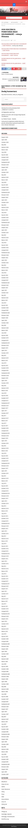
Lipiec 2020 (4, 320)
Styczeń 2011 (4, 606)
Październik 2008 (5, 674)
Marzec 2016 (4, 450)
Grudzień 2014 (5, 488)
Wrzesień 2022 (5, 255)
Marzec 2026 (4, 149)
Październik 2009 (5, 644)
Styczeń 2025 (4, 185)
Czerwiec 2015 (5, 473)
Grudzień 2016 (5, 428)
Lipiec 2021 (4, 290)
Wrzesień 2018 (5, 375)
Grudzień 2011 (5, 578)
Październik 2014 (5, 493)
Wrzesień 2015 (5, 466)
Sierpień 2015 (4, 468)
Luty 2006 (3, 754)
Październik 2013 (5, 523)
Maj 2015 (3, 476)
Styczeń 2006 (4, 757)
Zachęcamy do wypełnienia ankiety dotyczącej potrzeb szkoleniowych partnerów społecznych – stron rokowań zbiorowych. (13, 123)
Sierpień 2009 (4, 649)
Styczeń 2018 (4, 395)
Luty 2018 (3, 393)
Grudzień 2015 (5, 458)
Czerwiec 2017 (5, 413)
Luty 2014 (3, 513)
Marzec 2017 (4, 420)
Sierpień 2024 (4, 197)
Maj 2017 (3, 415)
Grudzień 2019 (5, 338)
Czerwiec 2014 (5, 503)
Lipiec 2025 (4, 170)
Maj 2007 (3, 716)
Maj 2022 (3, 265)
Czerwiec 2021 (5, 292)
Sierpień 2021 (4, 287)
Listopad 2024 (4, 190)
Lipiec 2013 (4, 531)
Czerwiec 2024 (5, 202)
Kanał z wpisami (6, 814)
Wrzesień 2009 (5, 646)
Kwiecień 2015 (5, 478)
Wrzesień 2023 (5, 225)
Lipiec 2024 (4, 200)
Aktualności (4, 781)
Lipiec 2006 (4, 741)
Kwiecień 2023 (5, 237)
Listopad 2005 (4, 761)
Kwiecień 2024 (5, 207)
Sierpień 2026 (4, 137)
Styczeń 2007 (4, 726)
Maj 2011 (3, 596)
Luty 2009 (3, 664)
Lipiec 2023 (4, 230)
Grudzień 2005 (5, 759)
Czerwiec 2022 (5, 262)
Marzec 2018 (4, 390)
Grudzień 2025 (5, 157)
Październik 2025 (5, 162)
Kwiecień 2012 (5, 568)
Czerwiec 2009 (5, 654)
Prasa (2, 794)
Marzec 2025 (4, 180)
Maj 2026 (3, 144)
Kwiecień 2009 (5, 659)
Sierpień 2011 (4, 588)
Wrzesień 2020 (5, 315)
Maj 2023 (3, 235)
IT (12, 40)
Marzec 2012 (4, 571)
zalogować (20, 94)
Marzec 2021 (4, 300)
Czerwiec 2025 (5, 172)
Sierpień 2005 (4, 769)
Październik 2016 (5, 433)
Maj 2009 (3, 656)
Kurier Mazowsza (5, 789)
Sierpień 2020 (4, 318)
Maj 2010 (3, 626)
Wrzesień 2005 (5, 767)
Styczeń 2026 (4, 155)
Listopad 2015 (4, 460)
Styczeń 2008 (4, 696)
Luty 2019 (3, 363)
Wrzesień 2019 (5, 345)
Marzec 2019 (4, 360)
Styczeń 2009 (4, 666)
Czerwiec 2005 (5, 774)
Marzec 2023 (4, 240)
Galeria (3, 786)
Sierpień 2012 (4, 558)
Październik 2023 (5, 222)
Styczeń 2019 (4, 365)
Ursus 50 (3, 801)
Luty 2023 (3, 242)
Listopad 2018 (4, 370)
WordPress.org (5, 819)
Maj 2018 (3, 385)
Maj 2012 (3, 566)
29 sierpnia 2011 (6, 40)
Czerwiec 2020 (5, 323)
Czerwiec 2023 (5, 232)
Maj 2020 (3, 325)
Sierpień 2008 (4, 679)
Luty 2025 (3, 182)
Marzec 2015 (4, 481)
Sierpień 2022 (4, 257)
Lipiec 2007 (4, 711)
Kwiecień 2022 (5, 267)
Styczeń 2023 (4, 245)
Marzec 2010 (4, 631)
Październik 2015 (5, 463)
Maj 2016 (3, 445)
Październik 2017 (5, 403)
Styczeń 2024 (4, 215)
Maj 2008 (3, 686)
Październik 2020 (5, 312)
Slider (2, 796)
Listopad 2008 (4, 671)
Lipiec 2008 (4, 681)
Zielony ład (4, 804)
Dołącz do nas (5, 784)
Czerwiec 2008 (5, 684)
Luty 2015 (3, 483)
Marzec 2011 (4, 601)
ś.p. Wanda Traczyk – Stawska (8, 119)
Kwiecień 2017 (5, 418)
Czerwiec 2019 (5, 353)
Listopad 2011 (4, 581)
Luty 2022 (3, 272)
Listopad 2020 (4, 310)
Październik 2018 (5, 373)
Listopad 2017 (4, 400)
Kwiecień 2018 (5, 388)
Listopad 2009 (4, 641)
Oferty (3, 791)
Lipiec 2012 (4, 561)
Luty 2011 (3, 604)
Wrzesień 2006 (5, 736)
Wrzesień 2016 (5, 435)
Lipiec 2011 (4, 591)
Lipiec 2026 (4, 139)
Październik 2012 (5, 553)
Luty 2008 (3, 694)
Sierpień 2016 (4, 438)
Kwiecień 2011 (5, 598)
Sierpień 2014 (4, 498)
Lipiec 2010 (4, 621)
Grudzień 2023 (5, 217)
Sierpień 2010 (4, 619)
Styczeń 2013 (4, 546)
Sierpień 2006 (4, 739)
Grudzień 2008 (5, 669)
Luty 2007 (3, 724)
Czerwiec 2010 (5, 624)
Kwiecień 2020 (5, 328)
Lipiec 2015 (4, 471)
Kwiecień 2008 (5, 689)
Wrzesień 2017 (5, 405)
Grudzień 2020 (5, 308)
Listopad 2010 (4, 611)
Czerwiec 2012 (5, 563)
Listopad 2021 (4, 280)
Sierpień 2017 (4, 408)
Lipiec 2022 (4, 260)
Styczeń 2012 (4, 576)
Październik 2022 (5, 252)
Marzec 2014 (4, 511)
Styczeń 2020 (4, 335)
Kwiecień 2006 (5, 749)
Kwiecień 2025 (5, 177)
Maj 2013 (3, 536)
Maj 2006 (3, 746)
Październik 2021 (5, 282)
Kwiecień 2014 (5, 508)
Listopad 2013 (4, 521)
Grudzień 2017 (5, 398)
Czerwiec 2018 (5, 383)
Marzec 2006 (4, 752)
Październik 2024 (5, 192)
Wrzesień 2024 (5, 195)
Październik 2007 (5, 704)
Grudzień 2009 (5, 639)
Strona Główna (5, 799)
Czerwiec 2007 (5, 714)
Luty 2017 (3, 423)
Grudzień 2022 (5, 247)
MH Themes (14, 826)
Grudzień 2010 (5, 608)
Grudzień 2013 (5, 518)
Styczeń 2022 (4, 275)
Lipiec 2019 (4, 350)
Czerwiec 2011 (5, 593)
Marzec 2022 (4, 270)
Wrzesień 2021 (5, 285)
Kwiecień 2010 (5, 629)
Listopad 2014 (4, 491)
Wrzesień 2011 (5, 586)
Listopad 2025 (4, 160)
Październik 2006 (5, 734)
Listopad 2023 (4, 220)
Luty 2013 (3, 543)
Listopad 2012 (4, 551)
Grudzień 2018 (5, 368)
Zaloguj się (4, 811)
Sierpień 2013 (4, 528)
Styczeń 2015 (4, 486)
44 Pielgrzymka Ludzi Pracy (8, 112)
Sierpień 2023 (4, 227)
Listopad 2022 (4, 250)
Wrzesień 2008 (5, 676)
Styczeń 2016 (4, 456)
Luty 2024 (3, 212)
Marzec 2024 (4, 210)
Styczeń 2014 (4, 516)
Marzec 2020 (4, 330)
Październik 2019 (5, 343)
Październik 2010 (5, 614)
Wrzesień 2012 (5, 556)
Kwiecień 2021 (5, 297)
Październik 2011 (5, 583)
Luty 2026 (3, 152)
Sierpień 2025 (4, 167)
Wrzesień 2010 (5, 616)
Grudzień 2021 (5, 277)
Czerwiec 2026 (5, 142)
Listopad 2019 (4, 340)
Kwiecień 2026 (5, 147)
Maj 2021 (3, 295)
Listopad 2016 (4, 430)
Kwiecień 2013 (5, 538)
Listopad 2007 (4, 701)
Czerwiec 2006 (5, 744)
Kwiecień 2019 (5, 358)
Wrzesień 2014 (5, 496)
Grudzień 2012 (5, 548)
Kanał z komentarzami (8, 816)
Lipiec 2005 (4, 772)
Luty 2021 (3, 302)
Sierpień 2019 (4, 348)
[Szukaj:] (14, 17)
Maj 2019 (3, 355)
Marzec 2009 (4, 661)
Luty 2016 (3, 453)
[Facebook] (14, 4)
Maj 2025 (3, 175)
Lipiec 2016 (4, 440)
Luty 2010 (3, 634)
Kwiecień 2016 (5, 448)
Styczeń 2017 (4, 425)
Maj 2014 (3, 506)
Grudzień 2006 (5, 729)
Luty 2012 (3, 573)
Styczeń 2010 (4, 636)
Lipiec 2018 (4, 380)
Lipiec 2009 (4, 651)
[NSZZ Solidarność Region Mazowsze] (14, 12)
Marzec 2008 (4, 691)
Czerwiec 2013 (5, 533)
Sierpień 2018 (4, 378)
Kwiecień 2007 (5, 719)
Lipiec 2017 (4, 410)
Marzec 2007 (4, 721)
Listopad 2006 (4, 731)
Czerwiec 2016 (5, 443)
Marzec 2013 (4, 541)
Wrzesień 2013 (5, 526)
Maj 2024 (3, 205)
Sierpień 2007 (4, 709)
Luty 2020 (3, 333)
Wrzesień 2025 (5, 164)
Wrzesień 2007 (5, 706)
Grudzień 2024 (5, 187)
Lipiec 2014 (4, 501)
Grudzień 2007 (5, 699)
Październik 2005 (5, 764)
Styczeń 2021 (4, 305)
